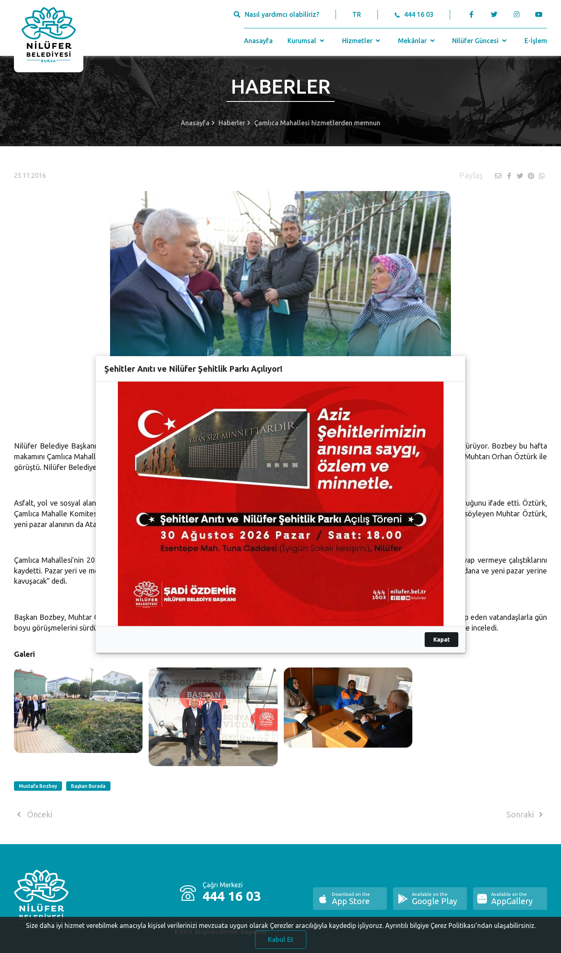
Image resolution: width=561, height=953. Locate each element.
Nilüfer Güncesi (476, 40)
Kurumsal (302, 40)
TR (356, 14)
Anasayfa (258, 40)
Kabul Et (281, 939)
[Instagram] (516, 14)
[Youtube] (541, 14)
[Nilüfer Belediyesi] (48, 36)
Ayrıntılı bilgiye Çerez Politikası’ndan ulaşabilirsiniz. (460, 925)
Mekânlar (413, 40)
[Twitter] (494, 14)
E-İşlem (535, 40)
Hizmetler (358, 40)
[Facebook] (471, 14)
